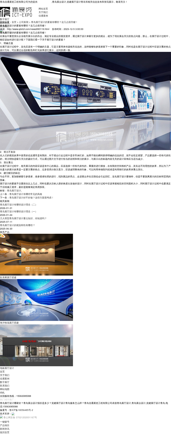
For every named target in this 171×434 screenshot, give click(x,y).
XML (2, 392)
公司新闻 (23, 22)
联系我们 (4, 385)
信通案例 (43, 15)
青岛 (18, 399)
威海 (29, 399)
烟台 (24, 399)
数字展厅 (4, 19)
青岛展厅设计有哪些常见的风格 (25, 194)
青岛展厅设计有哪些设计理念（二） (18, 204)
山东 (34, 399)
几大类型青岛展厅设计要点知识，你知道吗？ (23, 218)
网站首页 (43, 8)
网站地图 (4, 389)
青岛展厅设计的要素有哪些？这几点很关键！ (54, 22)
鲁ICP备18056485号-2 (21, 410)
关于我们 (43, 12)
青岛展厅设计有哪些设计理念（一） (18, 211)
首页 (14, 22)
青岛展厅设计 (44, 1)
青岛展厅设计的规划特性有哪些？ (17, 225)
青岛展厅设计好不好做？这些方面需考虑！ (31, 197)
